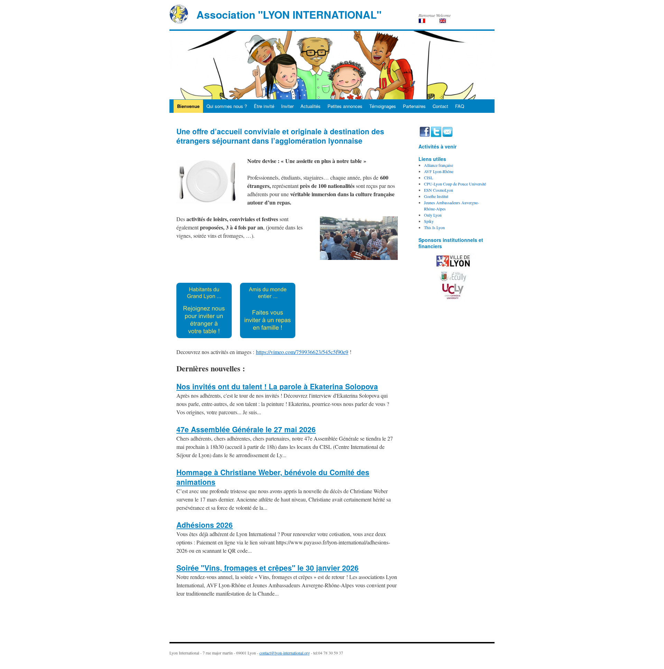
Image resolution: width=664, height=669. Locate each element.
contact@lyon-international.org (284, 653)
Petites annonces (345, 106)
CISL (428, 177)
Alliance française (438, 165)
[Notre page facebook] (425, 131)
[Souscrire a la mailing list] (447, 131)
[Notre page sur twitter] (436, 131)
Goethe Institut (436, 196)
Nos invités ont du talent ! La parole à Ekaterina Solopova (277, 386)
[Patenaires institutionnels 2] (453, 277)
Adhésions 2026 (204, 524)
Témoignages (382, 106)
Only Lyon (433, 215)
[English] (442, 20)
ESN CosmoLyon (438, 190)
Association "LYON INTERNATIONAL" (288, 14)
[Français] (421, 20)
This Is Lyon (434, 227)
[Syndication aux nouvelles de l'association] (418, 131)
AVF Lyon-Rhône (438, 171)
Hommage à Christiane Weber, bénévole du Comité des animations (272, 477)
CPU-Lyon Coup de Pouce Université (455, 184)
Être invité (264, 106)
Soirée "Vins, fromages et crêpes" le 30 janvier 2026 (267, 567)
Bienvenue (188, 106)
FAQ (459, 106)
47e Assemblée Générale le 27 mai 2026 (246, 429)
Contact (440, 106)
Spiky (429, 221)
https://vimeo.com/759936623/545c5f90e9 (302, 351)
